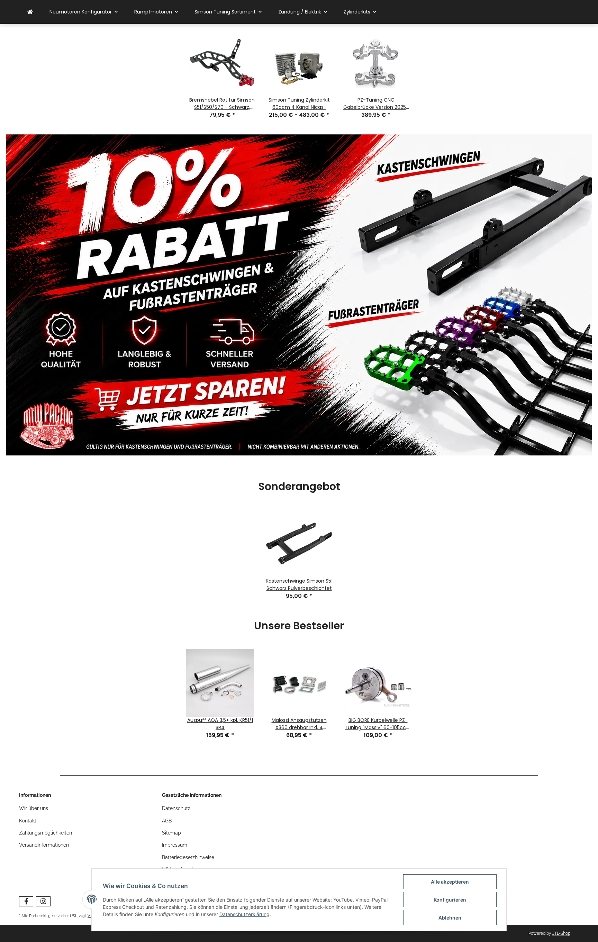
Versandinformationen (44, 845)
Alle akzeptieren (450, 882)
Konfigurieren (450, 900)
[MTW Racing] (30, 12)
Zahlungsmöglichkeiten (45, 833)
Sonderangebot (299, 487)
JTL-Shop (561, 933)
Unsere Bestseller (299, 626)
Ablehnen (449, 918)
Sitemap (171, 833)
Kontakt (27, 820)
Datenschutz (176, 808)
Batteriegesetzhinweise (188, 857)
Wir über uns (33, 808)
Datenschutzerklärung (244, 914)
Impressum (174, 845)
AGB (167, 820)
